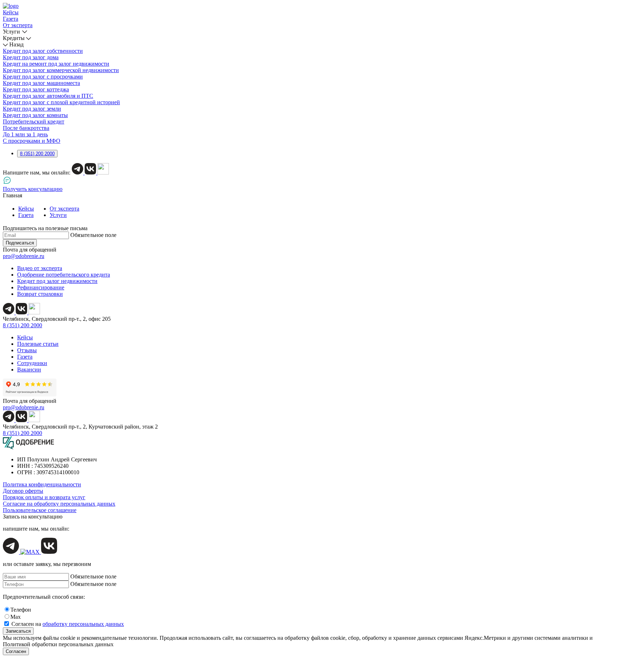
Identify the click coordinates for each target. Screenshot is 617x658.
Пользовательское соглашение (39, 510)
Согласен (16, 651)
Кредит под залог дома (31, 57)
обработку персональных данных (83, 624)
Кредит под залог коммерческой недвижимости (61, 70)
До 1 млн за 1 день (25, 134)
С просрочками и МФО (31, 141)
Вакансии (29, 369)
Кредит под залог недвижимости (57, 281)
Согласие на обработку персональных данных (59, 504)
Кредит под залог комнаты (35, 115)
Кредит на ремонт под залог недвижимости (56, 64)
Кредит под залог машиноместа (41, 83)
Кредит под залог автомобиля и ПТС (48, 96)
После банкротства (26, 128)
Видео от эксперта (39, 268)
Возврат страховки (40, 294)
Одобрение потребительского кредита (63, 275)
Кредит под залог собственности (43, 51)
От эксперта (17, 25)
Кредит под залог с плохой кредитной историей (61, 102)
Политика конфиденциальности (42, 484)
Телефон (20, 610)
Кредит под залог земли (32, 109)
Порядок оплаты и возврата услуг (44, 497)
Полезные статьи (38, 344)
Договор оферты (23, 491)
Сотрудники (32, 363)
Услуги (11, 32)
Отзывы (27, 350)
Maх (15, 617)
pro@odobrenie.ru (23, 256)
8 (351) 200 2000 (37, 153)
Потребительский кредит (33, 121)
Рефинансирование (40, 287)
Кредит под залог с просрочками (43, 77)
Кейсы (11, 12)
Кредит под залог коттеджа (36, 89)
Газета (10, 19)
